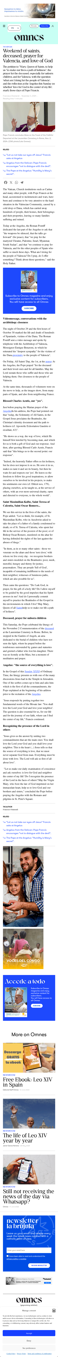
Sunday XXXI (32, 671)
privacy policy (12, 1259)
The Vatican (7, 47)
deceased (49, 628)
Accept (29, 1333)
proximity (18, 355)
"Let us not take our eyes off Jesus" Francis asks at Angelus (28, 157)
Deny (29, 1340)
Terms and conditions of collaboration (40, 1353)
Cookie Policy (11, 1353)
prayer (49, 361)
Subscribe (44, 26)
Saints (19, 607)
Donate (34, 26)
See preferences (29, 1348)
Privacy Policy (21, 1353)
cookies (23, 1259)
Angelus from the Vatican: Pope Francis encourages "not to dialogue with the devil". (28, 165)
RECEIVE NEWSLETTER (39, 1266)
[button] (54, 1310)
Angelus (7, 411)
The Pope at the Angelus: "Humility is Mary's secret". (29, 172)
